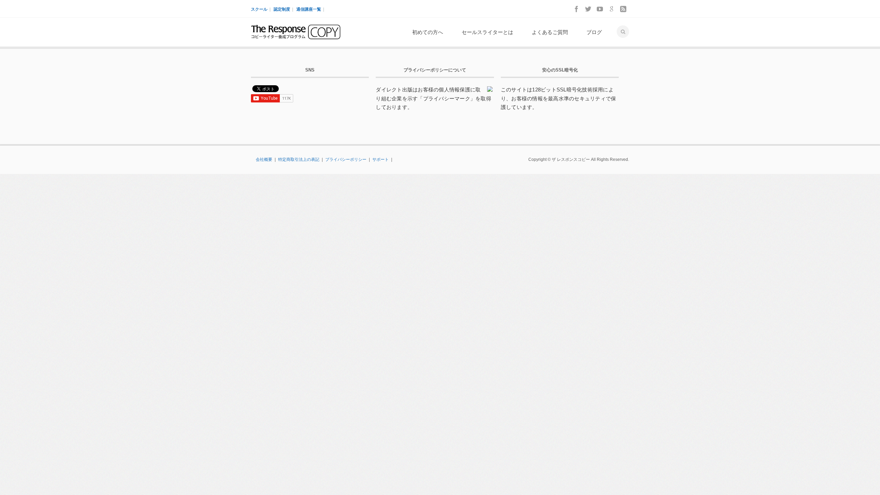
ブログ (594, 32)
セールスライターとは (487, 32)
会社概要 (264, 159)
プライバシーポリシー (345, 159)
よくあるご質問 (550, 32)
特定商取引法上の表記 (298, 159)
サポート (380, 159)
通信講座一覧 (308, 9)
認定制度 (282, 9)
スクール (259, 9)
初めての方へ (427, 32)
